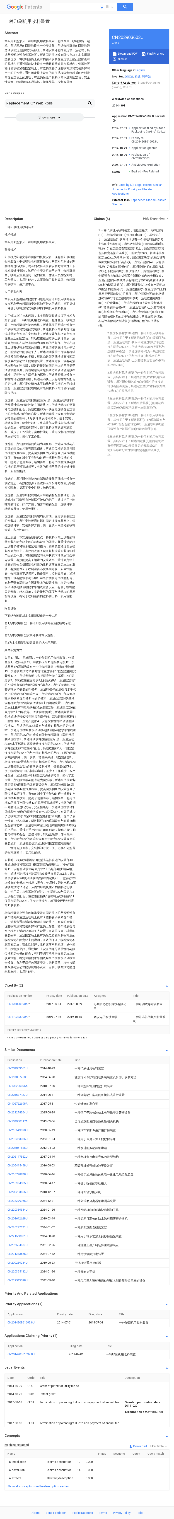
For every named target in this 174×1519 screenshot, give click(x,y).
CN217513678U (17, 1280)
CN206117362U (17, 1156)
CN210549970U (17, 1130)
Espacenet (138, 200)
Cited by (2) (126, 184)
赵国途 (128, 76)
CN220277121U (17, 1227)
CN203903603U (17, 1068)
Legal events (143, 184)
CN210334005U (17, 1183)
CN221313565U (17, 1253)
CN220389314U (17, 1209)
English (140, 70)
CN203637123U (17, 1094)
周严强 (146, 76)
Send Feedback (56, 1512)
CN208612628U (17, 1218)
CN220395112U (17, 1271)
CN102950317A (17, 1121)
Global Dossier (156, 200)
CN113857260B (17, 1077)
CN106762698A (17, 1103)
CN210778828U (17, 1174)
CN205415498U (17, 1165)
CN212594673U (17, 1245)
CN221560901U (17, 1236)
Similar (122, 59)
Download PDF (127, 53)
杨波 (137, 76)
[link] (16, 1461)
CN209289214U (17, 1262)
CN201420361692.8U (21, 1322)
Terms (103, 1512)
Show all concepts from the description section (38, 1486)
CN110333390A (17, 1016)
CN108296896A (17, 1086)
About (35, 1512)
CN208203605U (17, 1192)
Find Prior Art (155, 53)
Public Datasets (82, 1512)
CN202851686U (17, 1147)
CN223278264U (17, 1112)
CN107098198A (17, 1004)
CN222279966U (17, 1200)
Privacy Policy (121, 1512)
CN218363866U (17, 1139)
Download (140, 1446)
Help (140, 1512)
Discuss (117, 204)
